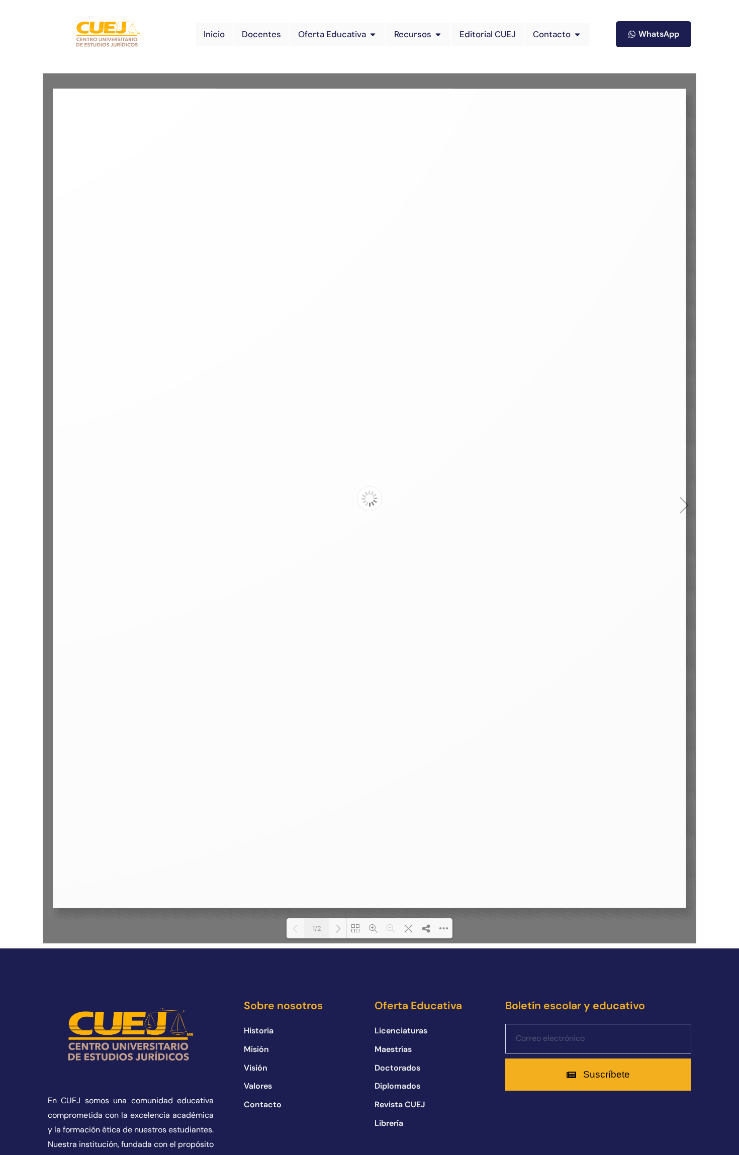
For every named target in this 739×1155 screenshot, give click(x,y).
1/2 (317, 928)
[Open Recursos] (438, 34)
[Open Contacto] (577, 34)
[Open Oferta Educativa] (372, 34)
